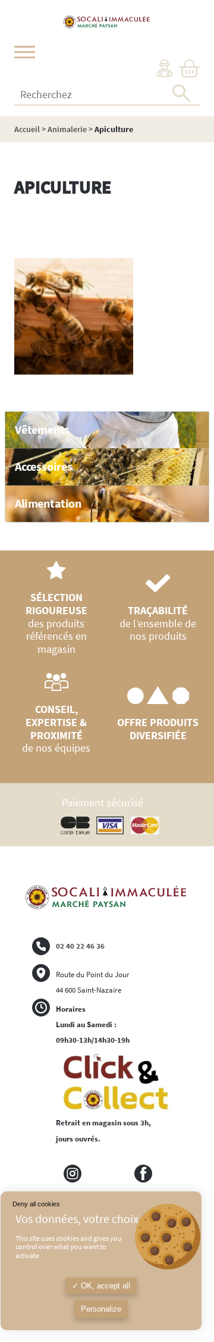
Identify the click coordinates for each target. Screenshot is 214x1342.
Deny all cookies (36, 1204)
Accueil (27, 129)
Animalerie (67, 129)
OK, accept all (104, 1285)
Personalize (101, 1309)
